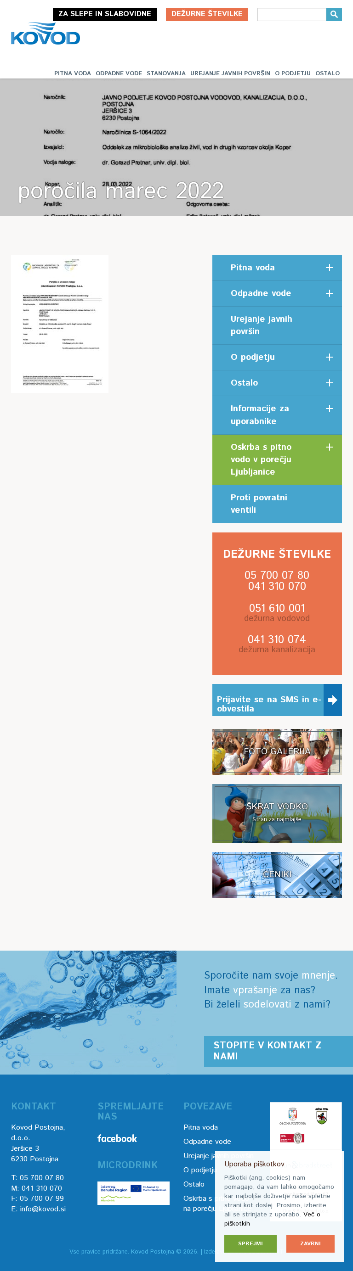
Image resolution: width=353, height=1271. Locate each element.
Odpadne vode (119, 73)
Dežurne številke (207, 14)
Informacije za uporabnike (260, 415)
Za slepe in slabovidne (104, 14)
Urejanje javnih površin (230, 73)
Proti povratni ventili (259, 504)
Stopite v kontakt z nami (267, 1051)
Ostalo (327, 73)
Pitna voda (72, 73)
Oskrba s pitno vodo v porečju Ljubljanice (261, 459)
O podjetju (293, 73)
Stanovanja (166, 73)
